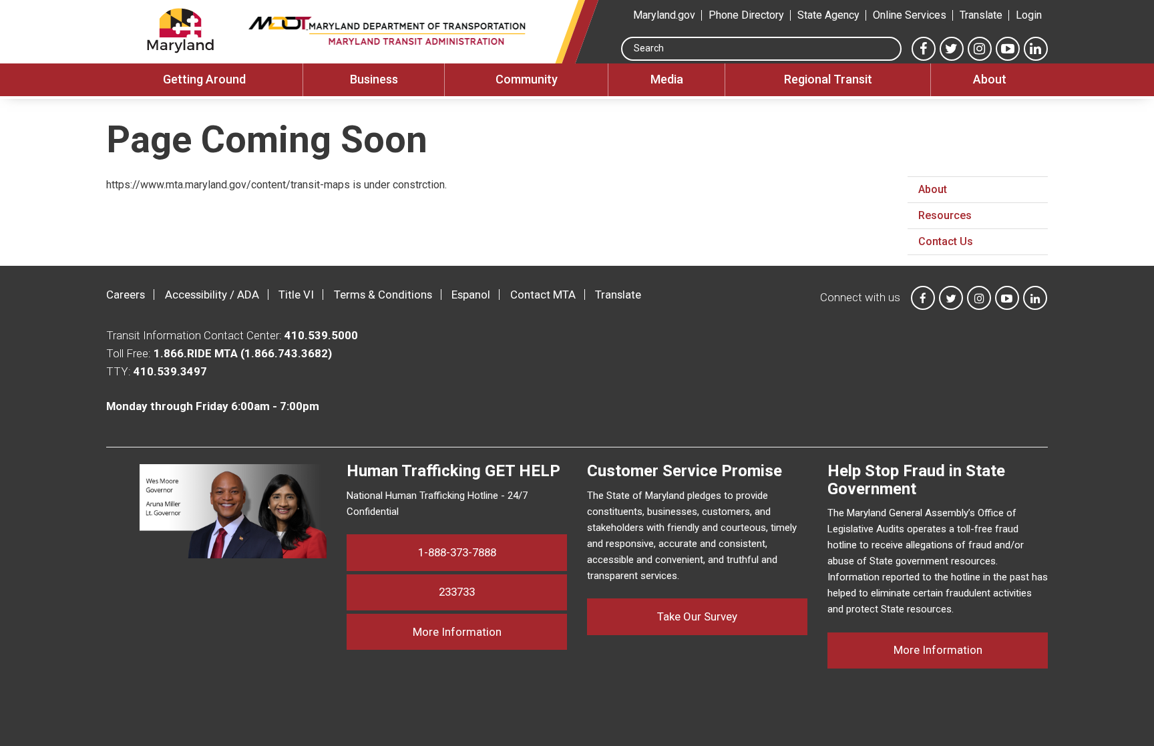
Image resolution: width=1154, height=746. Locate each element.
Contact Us (945, 241)
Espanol (470, 294)
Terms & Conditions (383, 294)
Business (374, 79)
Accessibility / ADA (212, 294)
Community (527, 79)
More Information (490, 631)
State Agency (828, 15)
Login (1029, 15)
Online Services (909, 15)
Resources (945, 215)
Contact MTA (543, 294)
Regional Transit (828, 79)
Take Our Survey (697, 616)
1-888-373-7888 (457, 552)
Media (666, 79)
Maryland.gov (664, 15)
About (989, 79)
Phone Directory (746, 15)
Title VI (296, 294)
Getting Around (204, 79)
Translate (981, 15)
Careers (125, 294)
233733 (457, 591)
